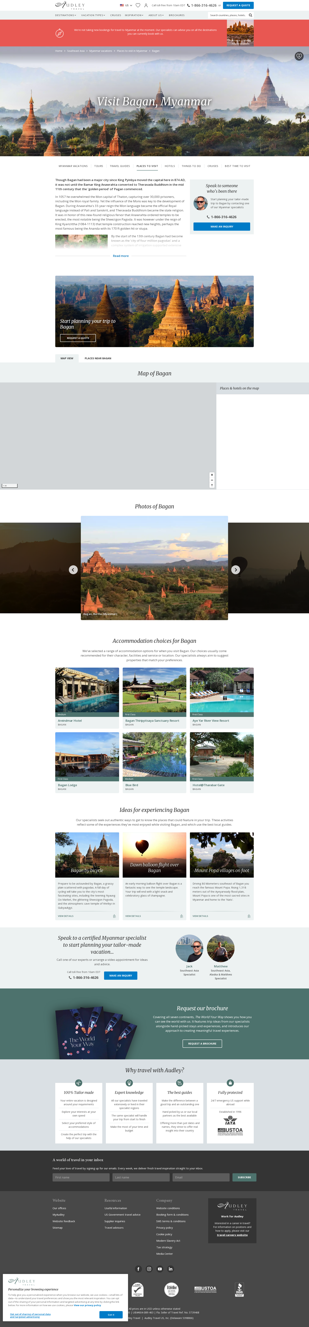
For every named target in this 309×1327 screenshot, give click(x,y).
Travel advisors (114, 1227)
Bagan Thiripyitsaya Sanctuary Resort (152, 720)
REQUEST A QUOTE (238, 5)
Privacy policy (164, 1227)
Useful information (115, 1208)
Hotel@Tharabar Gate (208, 785)
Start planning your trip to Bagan (88, 324)
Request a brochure (202, 1043)
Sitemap (58, 1227)
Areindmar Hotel (70, 720)
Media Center (164, 1253)
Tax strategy (164, 1247)
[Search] (250, 15)
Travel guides (120, 166)
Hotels (170, 166)
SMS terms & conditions (171, 1221)
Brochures (177, 15)
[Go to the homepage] (70, 5)
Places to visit (147, 166)
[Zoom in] (212, 474)
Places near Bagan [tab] (98, 358)
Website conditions (168, 1208)
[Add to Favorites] (299, 56)
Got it (111, 1314)
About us (155, 15)
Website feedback (64, 1221)
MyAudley (59, 1214)
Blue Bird (131, 785)
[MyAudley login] (146, 5)
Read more (121, 256)
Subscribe (244, 1177)
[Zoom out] (212, 480)
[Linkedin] (170, 1269)
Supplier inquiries (114, 1221)
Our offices (59, 1208)
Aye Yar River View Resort (211, 720)
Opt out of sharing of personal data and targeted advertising (30, 1316)
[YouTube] (159, 1269)
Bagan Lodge (67, 785)
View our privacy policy (87, 1305)
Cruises (115, 15)
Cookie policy (164, 1234)
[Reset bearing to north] (212, 485)
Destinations (64, 15)
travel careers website (232, 1235)
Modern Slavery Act (168, 1240)
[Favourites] (138, 5)
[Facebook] (138, 1269)
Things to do (191, 166)
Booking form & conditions (172, 1214)
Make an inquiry (222, 226)
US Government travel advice (122, 1214)
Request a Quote (78, 338)
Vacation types (92, 15)
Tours (98, 166)
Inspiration (133, 15)
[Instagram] (149, 1269)
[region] (108, 436)
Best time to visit (237, 166)
